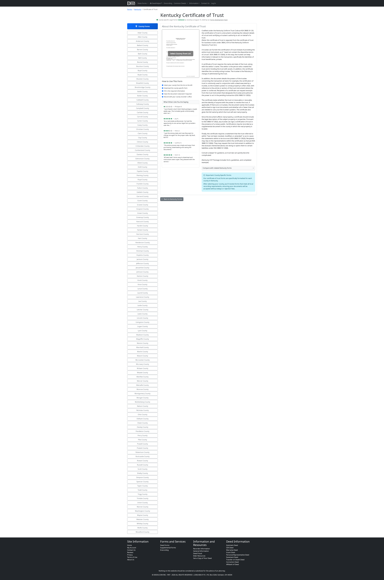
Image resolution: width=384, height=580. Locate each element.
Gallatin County (142, 192)
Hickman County (142, 251)
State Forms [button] (142, 3)
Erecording (168, 3)
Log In (213, 3)
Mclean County (142, 368)
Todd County (142, 490)
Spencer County (142, 482)
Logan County (142, 326)
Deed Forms (164, 545)
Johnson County (142, 272)
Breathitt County (142, 83)
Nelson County (142, 406)
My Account (131, 548)
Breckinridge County (142, 87)
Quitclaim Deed (232, 545)
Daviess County (142, 154)
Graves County (142, 205)
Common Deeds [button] (180, 3)
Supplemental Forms (168, 548)
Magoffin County (142, 339)
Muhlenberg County (142, 402)
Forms (129, 9)
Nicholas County (142, 410)
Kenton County (142, 276)
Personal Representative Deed (237, 555)
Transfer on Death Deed (235, 560)
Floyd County (142, 179)
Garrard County (142, 196)
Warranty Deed (232, 550)
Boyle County (143, 75)
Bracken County (142, 79)
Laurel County (142, 293)
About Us (130, 560)
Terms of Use (132, 557)
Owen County (142, 423)
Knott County (143, 280)
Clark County (142, 133)
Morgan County (142, 398)
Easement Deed (232, 557)
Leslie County (143, 305)
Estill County (142, 167)
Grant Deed (230, 552)
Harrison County (142, 234)
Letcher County (142, 310)
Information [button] (193, 3)
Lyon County (142, 331)
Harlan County (142, 230)
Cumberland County (142, 150)
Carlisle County (142, 112)
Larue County (143, 289)
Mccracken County (143, 360)
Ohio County (142, 414)
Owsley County (142, 427)
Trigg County (142, 494)
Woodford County (142, 532)
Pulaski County (142, 448)
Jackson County (142, 259)
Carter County (142, 121)
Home (129, 545)
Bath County (142, 54)
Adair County (142, 33)
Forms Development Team (219, 20)
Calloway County (142, 104)
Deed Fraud (197, 553)
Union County (142, 502)
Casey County (142, 125)
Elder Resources (199, 556)
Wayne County (142, 515)
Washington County (142, 511)
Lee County (142, 301)
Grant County (142, 200)
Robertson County (142, 452)
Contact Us (205, 3)
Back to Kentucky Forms (173, 199)
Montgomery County (142, 393)
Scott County (142, 469)
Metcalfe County (142, 385)
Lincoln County (142, 318)
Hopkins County (142, 255)
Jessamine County (142, 268)
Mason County (142, 356)
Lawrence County (142, 297)
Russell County (142, 465)
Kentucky (137, 9)
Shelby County (142, 473)
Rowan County (142, 461)
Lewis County (143, 314)
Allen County (142, 37)
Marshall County (142, 347)
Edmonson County (143, 159)
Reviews (130, 552)
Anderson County (142, 41)
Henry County (142, 247)
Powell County (142, 444)
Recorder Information (201, 549)
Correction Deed (232, 562)
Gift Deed (229, 548)
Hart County (142, 238)
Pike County (142, 440)
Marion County (142, 343)
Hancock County (142, 221)
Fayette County (142, 171)
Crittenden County (143, 146)
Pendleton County (142, 431)
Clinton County (142, 142)
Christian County (142, 129)
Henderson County (142, 242)
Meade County (142, 372)
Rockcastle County (143, 456)
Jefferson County (142, 263)
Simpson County (142, 477)
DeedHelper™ (157, 3)
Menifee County (142, 377)
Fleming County (142, 175)
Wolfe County (142, 528)
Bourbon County (142, 66)
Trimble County (142, 498)
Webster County (142, 519)
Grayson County (142, 209)
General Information (201, 551)
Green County (142, 213)
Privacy (130, 555)
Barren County (142, 49)
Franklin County (142, 184)
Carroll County (142, 117)
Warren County (142, 507)
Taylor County (142, 486)
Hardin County (142, 226)
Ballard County (142, 45)
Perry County (143, 435)
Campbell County (142, 108)
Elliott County (143, 163)
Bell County (142, 58)
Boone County (142, 62)
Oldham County (142, 419)
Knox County (142, 284)
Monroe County (142, 389)
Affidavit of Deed (232, 564)
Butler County (142, 96)
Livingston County (142, 322)
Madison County (142, 335)
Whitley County (142, 523)
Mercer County (142, 381)
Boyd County (142, 70)
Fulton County (142, 188)
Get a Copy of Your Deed (202, 558)
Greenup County (142, 217)
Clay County (142, 138)
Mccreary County (142, 364)
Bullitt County (142, 91)
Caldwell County (142, 100)
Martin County (142, 351)
